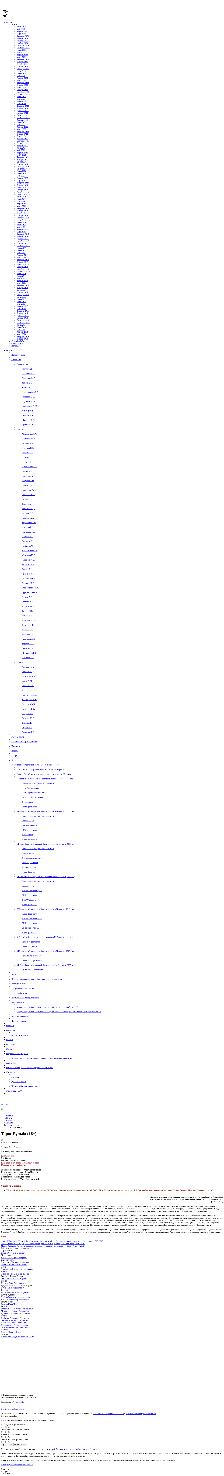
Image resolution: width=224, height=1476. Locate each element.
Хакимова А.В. (28, 639)
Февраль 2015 (23, 311)
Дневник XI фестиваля (32, 960)
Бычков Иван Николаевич (12, 1304)
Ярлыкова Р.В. (28, 732)
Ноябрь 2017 (22, 243)
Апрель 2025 (22, 55)
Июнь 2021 (21, 148)
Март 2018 (21, 232)
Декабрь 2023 (23, 87)
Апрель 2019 (22, 204)
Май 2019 (21, 201)
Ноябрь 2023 (22, 90)
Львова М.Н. (27, 541)
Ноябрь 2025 (22, 43)
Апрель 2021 (22, 152)
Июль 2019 (21, 197)
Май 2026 (21, 29)
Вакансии (10, 1044)
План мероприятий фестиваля (35, 793)
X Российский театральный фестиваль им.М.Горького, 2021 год (45, 937)
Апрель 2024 (22, 78)
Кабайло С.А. (28, 513)
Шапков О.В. (27, 648)
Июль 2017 (21, 248)
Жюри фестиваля (29, 914)
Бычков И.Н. (27, 471)
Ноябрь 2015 (22, 292)
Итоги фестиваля (29, 807)
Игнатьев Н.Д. (28, 508)
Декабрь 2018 (23, 213)
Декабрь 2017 (23, 239)
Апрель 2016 (22, 280)
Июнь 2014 (21, 327)
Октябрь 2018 (23, 218)
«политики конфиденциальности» (141, 1413)
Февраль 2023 (23, 106)
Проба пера (22, 993)
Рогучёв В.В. (27, 713)
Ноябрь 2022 (22, 113)
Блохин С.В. (27, 453)
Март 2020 (21, 180)
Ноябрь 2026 (17, 346)
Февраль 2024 (23, 83)
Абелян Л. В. (27, 369)
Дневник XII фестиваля (32, 970)
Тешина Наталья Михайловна (14, 1264)
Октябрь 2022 (23, 115)
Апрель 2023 (22, 101)
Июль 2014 (21, 325)
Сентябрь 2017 (23, 246)
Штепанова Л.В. (29, 653)
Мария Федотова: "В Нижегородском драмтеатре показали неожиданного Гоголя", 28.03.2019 (42, 1246)
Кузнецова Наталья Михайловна (15, 1313)
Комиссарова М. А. (30, 392)
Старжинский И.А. (30, 588)
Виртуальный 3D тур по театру (25, 998)
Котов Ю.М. (27, 527)
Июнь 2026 (21, 27)
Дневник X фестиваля (31, 946)
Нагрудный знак (18, 984)
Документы (11, 1072)
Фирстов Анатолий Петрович (14, 1278)
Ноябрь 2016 (22, 267)
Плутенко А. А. (29, 401)
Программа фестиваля (31, 825)
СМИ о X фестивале (31, 942)
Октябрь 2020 (23, 166)
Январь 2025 (22, 62)
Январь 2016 (22, 287)
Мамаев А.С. (27, 546)
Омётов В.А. (27, 569)
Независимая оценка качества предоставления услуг (29, 1067)
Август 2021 (22, 145)
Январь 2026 (22, 38)
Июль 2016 (21, 274)
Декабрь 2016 (23, 264)
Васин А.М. (27, 681)
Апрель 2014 (22, 332)
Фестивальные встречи (32, 858)
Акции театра (12, 1063)
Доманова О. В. (29, 378)
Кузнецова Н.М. (29, 532)
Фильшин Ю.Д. (29, 620)
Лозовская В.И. (28, 704)
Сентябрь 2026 (17, 341)
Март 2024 (21, 80)
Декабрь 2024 (23, 64)
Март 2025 (21, 57)
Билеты (9, 1040)
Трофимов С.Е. (28, 606)
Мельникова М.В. (29, 550)
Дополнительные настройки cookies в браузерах (77, 1449)
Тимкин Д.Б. (27, 723)
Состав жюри (33, 788)
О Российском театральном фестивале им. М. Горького (41, 769)
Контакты (15, 746)
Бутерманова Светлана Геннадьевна (17, 1309)
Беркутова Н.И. (29, 676)
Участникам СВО (14, 1091)
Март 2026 (21, 34)
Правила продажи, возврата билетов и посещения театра (36, 979)
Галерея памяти (18, 737)
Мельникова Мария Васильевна (15, 1311)
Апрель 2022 (22, 127)
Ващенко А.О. (28, 481)
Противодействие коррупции (24, 1086)
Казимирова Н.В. (29, 699)
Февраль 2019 (23, 208)
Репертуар (10, 1030)
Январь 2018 (22, 236)
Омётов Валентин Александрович (16, 1297)
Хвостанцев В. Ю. (30, 406)
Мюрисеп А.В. (28, 560)
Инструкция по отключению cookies (17, 1465)
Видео (14, 974)
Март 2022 (21, 129)
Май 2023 (21, 99)
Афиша (9, 22)
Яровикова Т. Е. (29, 425)
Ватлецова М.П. (29, 476)
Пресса (14, 751)
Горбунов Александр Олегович (15, 1318)
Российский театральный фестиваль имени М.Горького (35, 765)
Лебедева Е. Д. (28, 397)
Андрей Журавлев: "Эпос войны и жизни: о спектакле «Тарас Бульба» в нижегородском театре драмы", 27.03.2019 (52, 1241)
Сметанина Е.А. (29, 578)
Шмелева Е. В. (28, 420)
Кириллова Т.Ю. (29, 522)
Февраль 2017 (23, 260)
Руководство (22, 364)
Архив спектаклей (19, 1035)
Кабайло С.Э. (28, 518)
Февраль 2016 (23, 285)
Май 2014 (21, 329)
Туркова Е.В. (27, 611)
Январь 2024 (22, 85)
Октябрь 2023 (23, 92)
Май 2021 (21, 150)
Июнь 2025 (21, 50)
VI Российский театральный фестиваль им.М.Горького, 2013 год (45, 811)
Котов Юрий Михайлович (12, 1288)
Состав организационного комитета (38, 783)
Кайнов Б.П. (27, 387)
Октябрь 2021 (23, 141)
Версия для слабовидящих (12, 1409)
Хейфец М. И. (28, 411)
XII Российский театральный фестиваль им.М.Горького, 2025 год (45, 965)
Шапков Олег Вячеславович (13, 1283)
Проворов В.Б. (28, 709)
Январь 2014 (22, 339)
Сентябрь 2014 (23, 322)
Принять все (7, 1445)
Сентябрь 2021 (23, 143)
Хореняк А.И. (28, 644)
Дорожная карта (18, 1081)
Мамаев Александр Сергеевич (14, 1320)
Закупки (15, 1077)
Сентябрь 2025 (23, 48)
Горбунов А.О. (28, 495)
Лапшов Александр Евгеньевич (15, 1299)
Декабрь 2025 (23, 41)
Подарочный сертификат (17, 1053)
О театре (10, 350)
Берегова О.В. (28, 448)
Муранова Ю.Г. (28, 555)
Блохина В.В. (28, 457)
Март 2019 (21, 206)
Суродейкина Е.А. (30, 592)
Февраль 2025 (23, 59)
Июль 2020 (21, 171)
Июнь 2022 (21, 122)
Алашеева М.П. (29, 439)
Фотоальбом (27, 802)
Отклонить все (20, 1445)
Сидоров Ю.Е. (28, 718)
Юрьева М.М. (28, 658)
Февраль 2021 (23, 157)
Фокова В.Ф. (27, 630)
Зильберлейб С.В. (29, 690)
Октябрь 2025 (23, 45)
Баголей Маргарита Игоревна (14, 1257)
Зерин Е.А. (27, 504)
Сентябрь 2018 (23, 220)
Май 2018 (21, 227)
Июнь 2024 (21, 73)
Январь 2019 (22, 211)
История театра (18, 355)
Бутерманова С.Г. (29, 467)
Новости (10, 1026)
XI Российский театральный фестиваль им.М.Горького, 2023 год (45, 951)
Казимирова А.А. (29, 695)
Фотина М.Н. (28, 634)
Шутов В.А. (27, 727)
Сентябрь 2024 (23, 71)
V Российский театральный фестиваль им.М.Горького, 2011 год (45, 779)
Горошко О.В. (28, 685)
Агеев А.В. (27, 672)
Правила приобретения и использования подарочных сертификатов (41, 1058)
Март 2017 (21, 257)
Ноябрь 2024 (22, 66)
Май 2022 (21, 124)
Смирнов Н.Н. (28, 583)
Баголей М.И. (28, 443)
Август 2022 (22, 120)
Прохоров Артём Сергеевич (13, 1323)
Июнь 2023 (21, 96)
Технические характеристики (24, 741)
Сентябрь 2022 (23, 117)
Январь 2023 (22, 108)
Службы (20, 662)
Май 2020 (21, 176)
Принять (5, 1469)
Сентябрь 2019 (23, 194)
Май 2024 (21, 76)
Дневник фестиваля (30, 928)
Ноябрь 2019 (22, 190)
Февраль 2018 (23, 234)
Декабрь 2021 (23, 136)
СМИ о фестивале (30, 830)
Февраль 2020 (23, 183)
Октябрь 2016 (23, 269)
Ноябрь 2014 (22, 318)
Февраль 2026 (23, 36)
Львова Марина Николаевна (13, 1332)
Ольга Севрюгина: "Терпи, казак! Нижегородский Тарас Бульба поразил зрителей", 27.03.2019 (43, 1243)
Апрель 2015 (22, 306)
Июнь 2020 (21, 173)
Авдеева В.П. (28, 667)
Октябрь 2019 (23, 192)
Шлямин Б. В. (28, 415)
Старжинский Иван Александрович (17, 1269)
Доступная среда (18, 1021)
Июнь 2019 (21, 199)
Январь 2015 (22, 313)
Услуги (9, 1049)
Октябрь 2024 (23, 69)
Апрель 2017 (22, 255)
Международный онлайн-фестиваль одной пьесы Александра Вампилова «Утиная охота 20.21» (59, 1012)
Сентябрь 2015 (23, 297)
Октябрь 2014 (23, 320)
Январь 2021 (22, 159)
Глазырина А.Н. (29, 490)
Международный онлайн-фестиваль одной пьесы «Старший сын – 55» (48, 1007)
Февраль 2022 (23, 131)
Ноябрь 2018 (22, 215)
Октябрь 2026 (17, 343)
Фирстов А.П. (28, 625)
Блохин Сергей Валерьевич (13, 1253)
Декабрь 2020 (23, 162)
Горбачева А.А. (28, 373)
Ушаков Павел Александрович (14, 1327)
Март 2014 (21, 334)
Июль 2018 (21, 222)
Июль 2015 (21, 299)
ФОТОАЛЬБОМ (29, 867)
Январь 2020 (22, 185)
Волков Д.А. (27, 485)
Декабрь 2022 (23, 110)
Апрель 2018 (22, 229)
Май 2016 (21, 278)
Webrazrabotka (18, 1402)
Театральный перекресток (22, 988)
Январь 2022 (22, 134)
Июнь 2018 (21, 225)
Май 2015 (21, 304)
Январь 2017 (22, 262)
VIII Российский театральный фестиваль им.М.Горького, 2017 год (46, 876)
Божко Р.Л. (26, 462)
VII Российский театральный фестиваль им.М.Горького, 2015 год (45, 844)
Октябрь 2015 (23, 294)
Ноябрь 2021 (22, 138)
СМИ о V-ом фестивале (32, 797)
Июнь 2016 (21, 276)
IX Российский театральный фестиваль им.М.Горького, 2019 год (45, 909)
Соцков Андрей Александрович (15, 1325)
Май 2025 (21, 52)
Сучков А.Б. (27, 597)
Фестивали (16, 760)
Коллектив (16, 359)
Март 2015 (21, 308)
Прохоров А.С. (28, 574)
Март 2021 (21, 155)
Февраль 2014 (23, 336)
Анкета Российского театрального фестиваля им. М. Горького (44, 774)
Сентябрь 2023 (23, 94)
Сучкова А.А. (28, 602)
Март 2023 (21, 103)
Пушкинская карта (19, 1016)
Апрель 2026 (22, 31)
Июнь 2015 (21, 301)
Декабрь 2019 (23, 187)
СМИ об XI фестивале (31, 956)
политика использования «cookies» (108, 1413)
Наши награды (17, 1002)
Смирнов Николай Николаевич (15, 1274)
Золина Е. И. (27, 383)
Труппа (20, 429)
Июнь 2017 (21, 250)
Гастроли (15, 755)
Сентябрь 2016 (23, 271)
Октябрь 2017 (23, 241)
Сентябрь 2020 (23, 169)
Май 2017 (21, 253)
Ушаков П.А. (27, 616)
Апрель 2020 (22, 178)
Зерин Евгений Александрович (15, 1292)
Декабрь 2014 (23, 315)
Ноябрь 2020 (22, 164)
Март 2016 (21, 283)
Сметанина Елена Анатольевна (15, 1262)
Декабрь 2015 (23, 290)
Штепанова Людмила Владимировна (17, 1337)
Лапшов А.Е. (27, 536)
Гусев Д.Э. (26, 499)
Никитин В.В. (28, 564)
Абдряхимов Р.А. (29, 434)
